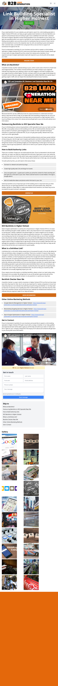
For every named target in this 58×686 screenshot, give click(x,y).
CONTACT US (29, 193)
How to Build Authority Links (11, 412)
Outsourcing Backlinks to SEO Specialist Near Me (17, 409)
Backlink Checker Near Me (10, 419)
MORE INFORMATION (29, 295)
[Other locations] (50, 3)
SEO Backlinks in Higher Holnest (12, 414)
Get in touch (29, 23)
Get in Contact (7, 424)
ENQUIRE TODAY (29, 60)
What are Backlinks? (8, 406)
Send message (23, 397)
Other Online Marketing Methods (12, 422)
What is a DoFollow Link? (10, 417)
